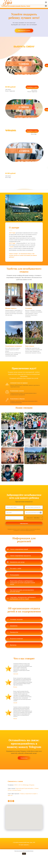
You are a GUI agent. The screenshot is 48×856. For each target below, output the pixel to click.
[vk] (13, 801)
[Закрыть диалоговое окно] (45, 834)
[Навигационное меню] (46, 2)
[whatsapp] (11, 801)
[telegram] (9, 801)
